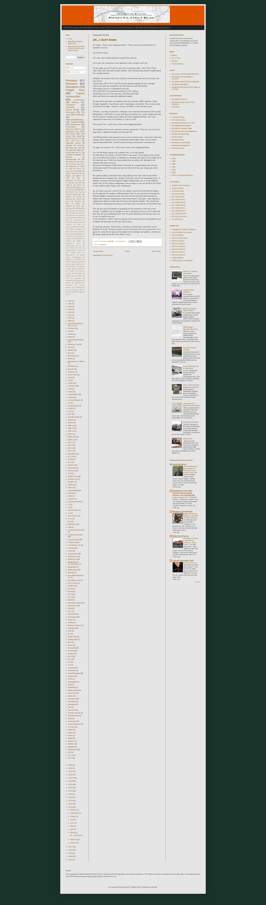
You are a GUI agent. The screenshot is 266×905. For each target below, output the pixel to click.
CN (69, 192)
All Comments (74, 72)
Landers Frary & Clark (74, 250)
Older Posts (156, 251)
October (73, 810)
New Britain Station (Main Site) (75, 42)
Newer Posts (98, 251)
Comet (80, 183)
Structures (70, 112)
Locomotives (79, 100)
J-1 (80, 245)
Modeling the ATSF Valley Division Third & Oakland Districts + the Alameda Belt (184, 493)
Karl (83, 159)
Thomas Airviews (74, 713)
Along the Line (75, 148)
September (74, 813)
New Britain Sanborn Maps (182, 128)
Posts (71, 68)
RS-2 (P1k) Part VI (179, 211)
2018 (70, 788)
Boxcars (69, 157)
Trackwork (70, 105)
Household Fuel (72, 243)
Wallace (68, 176)
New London (73, 583)
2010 (70, 850)
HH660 (80, 238)
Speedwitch (69, 280)
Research (71, 83)
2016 (70, 794)
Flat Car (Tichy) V (178, 252)
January (73, 843)
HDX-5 (79, 169)
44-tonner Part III (178, 194)
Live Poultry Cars (73, 252)
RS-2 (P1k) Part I (178, 197)
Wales (82, 166)
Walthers (78, 176)
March (72, 833)
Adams (74, 217)
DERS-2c (69, 185)
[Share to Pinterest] (140, 241)
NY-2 (79, 139)
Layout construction (75, 535)
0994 (73, 213)
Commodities (71, 127)
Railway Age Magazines (181, 145)
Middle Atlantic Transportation (73, 563)
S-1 (80, 152)
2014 (70, 801)
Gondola (69, 155)
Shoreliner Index (178, 148)
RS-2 (79, 129)
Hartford (68, 241)
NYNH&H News (178, 140)
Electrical (69, 199)
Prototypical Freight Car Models (183, 229)
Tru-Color (71, 727)
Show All (197, 582)
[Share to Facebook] (138, 241)
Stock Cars (80, 206)
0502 (67, 178)
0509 (78, 178)
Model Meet (75, 134)
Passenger (80, 114)
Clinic (73, 183)
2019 (70, 784)
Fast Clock (73, 236)
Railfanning (72, 166)
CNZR (82, 132)
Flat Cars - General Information (190, 272)
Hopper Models (177, 258)
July (72, 820)
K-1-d (68, 201)
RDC (80, 273)
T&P (80, 173)
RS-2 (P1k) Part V (178, 208)
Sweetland (69, 285)
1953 (174, 172)
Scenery (75, 102)
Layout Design (72, 110)
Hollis (78, 241)
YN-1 (78, 141)
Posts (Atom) (108, 255)
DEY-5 (79, 185)
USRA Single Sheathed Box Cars (190, 328)
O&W (67, 187)
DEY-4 (70, 448)
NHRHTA (68, 262)
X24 (67, 294)
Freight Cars (75, 90)
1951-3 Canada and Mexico (182, 175)
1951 (174, 167)
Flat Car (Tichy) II (178, 244)
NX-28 (82, 262)
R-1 (75, 273)
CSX (80, 222)
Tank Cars (72, 208)
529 (81, 215)
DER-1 (82, 162)
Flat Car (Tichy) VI (178, 255)
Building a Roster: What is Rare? (190, 310)
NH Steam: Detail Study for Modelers (185, 82)
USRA (74, 292)
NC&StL (79, 259)
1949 (174, 161)
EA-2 (70, 462)
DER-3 (80, 229)
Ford (80, 236)
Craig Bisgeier (73, 406)
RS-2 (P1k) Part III (178, 202)
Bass (67, 220)
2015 (70, 797)
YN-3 (71, 139)
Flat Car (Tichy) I (178, 241)
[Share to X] (135, 241)
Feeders (175, 61)
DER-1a (76, 227)
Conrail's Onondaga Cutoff (183, 561)
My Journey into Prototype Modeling (185, 74)
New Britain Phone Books (181, 126)
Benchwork (77, 220)
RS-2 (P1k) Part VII (179, 214)
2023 (70, 771)
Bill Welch (81, 189)
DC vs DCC (176, 58)
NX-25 (76, 262)
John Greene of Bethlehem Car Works (191, 404)
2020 (70, 781)
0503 (70, 169)
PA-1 (75, 269)
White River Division (181, 536)
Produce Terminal (74, 625)
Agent (80, 217)
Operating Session (73, 143)
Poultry (71, 271)
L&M (80, 248)
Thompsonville (80, 287)
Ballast (174, 55)
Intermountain (70, 245)
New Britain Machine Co (76, 264)
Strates (68, 282)
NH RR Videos (177, 137)
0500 (67, 210)
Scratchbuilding (78, 122)
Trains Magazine (73, 290)
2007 (70, 860)
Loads (73, 152)
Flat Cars (71, 471)
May (72, 826)
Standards (79, 280)
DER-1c (72, 229)
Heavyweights (71, 159)
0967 (67, 213)
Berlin (67, 222)
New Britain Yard (73, 266)
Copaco (68, 227)
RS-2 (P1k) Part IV (179, 205)
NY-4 (68, 141)
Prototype (71, 80)
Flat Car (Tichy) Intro (179, 238)
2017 (70, 791)
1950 (174, 164)
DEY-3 (75, 150)
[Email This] (130, 241)
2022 (70, 775)
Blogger (154, 887)
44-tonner (81, 145)
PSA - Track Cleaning (191, 385)
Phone (82, 269)
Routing (79, 171)
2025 (70, 765)
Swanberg (78, 282)
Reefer (78, 203)
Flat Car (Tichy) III (178, 246)
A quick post (187, 439)
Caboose (69, 224)
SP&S (80, 276)
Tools (73, 189)
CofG (79, 224)
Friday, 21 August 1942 (180, 497)
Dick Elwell (76, 234)
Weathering (70, 132)
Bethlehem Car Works (74, 180)
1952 (174, 170)
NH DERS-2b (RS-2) (179, 99)
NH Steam (176, 107)
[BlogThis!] (132, 241)
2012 (70, 807)
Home (127, 251)
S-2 (67, 189)
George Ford (70, 238)
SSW (67, 278)
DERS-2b (69, 129)
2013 (70, 804)
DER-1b (71, 428)
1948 (174, 158)
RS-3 (80, 187)
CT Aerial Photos (178, 117)
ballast (68, 136)
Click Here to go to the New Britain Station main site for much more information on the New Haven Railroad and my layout (117, 27)
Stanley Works (71, 173)
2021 (70, 778)
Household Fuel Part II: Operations (191, 367)
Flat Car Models (178, 235)
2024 (70, 768)
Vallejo (80, 292)
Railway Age (70, 276)
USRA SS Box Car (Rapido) (182, 261)
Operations (103, 244)
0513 (74, 210)
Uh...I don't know (105, 40)
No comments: (121, 241)
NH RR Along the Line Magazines (184, 131)
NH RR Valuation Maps (180, 134)
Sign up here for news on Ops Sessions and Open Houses (76, 48)
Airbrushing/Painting (74, 119)
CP (67, 183)
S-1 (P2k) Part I (177, 219)
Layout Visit (70, 171)
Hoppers (78, 155)
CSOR (74, 222)
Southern (69, 206)
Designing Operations (180, 84)
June (72, 823)
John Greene (70, 248)
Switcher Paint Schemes (181, 185)
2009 (70, 853)
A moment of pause (190, 563)
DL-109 (71, 164)
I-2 (76, 199)
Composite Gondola (190, 422)
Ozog (74, 187)
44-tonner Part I (177, 188)
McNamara (75, 124)
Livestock (78, 201)
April (72, 829)
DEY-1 (68, 231)
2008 (70, 856)
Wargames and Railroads (183, 512)
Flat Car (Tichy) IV (178, 249)
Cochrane (70, 107)
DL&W (79, 196)
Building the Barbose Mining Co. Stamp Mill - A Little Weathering (191, 516)
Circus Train (78, 192)
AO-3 (67, 217)
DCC (68, 150)
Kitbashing (80, 136)
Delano (68, 234)
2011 (70, 847)
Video (80, 208)
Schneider (77, 278)
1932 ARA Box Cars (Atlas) (182, 232)
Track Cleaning (177, 64)
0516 (80, 210)
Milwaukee (69, 259)
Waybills (69, 145)
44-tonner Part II (178, 191)
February (73, 840)
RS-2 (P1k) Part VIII (179, 217)
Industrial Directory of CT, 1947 (183, 123)
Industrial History (179, 464)
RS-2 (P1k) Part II (178, 200)
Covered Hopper (71, 194)
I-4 (81, 199)
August (73, 816)
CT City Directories (179, 120)
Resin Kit (72, 162)
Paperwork (81, 164)
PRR (67, 203)
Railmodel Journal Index (181, 143)
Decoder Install (77, 231)
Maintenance (70, 255)
